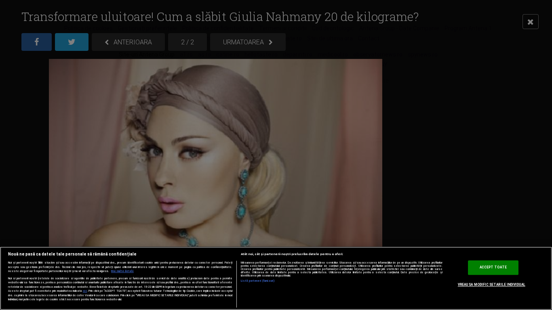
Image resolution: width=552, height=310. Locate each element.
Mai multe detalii (122, 271)
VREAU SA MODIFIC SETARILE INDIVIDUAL (491, 285)
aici (85, 291)
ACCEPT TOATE (493, 268)
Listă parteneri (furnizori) (258, 281)
